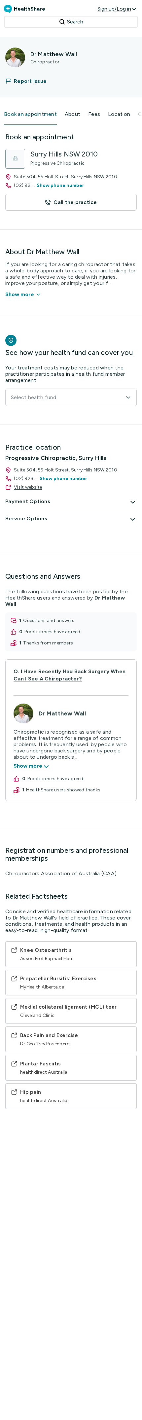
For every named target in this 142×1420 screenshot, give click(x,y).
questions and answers (48, 620)
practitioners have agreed (52, 632)
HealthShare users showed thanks (63, 790)
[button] (30, 81)
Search (75, 21)
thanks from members (48, 643)
